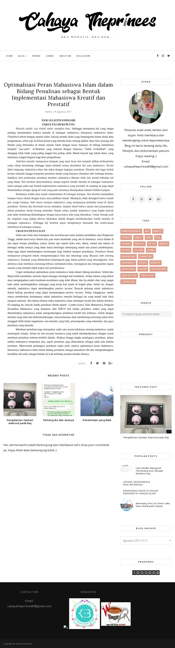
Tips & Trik (147, 275)
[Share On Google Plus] (110, 363)
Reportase (128, 269)
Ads (147, 231)
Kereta (164, 244)
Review (143, 269)
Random (155, 263)
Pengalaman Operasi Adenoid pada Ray (146, 437)
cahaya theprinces (23, 643)
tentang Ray (129, 275)
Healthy (139, 244)
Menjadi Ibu (128, 256)
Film (158, 237)
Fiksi (148, 237)
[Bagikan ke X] (97, 363)
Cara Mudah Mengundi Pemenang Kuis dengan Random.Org (149, 471)
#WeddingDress (131, 231)
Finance (126, 244)
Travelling (128, 282)
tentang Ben (158, 269)
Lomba (151, 250)
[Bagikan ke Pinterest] (104, 363)
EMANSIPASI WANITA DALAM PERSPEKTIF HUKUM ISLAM (140, 492)
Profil (143, 263)
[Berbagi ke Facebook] (91, 363)
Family (138, 237)
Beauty (157, 231)
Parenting (145, 256)
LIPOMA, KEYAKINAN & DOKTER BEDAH (136, 483)
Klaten (126, 250)
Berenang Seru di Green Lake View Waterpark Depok (153, 504)
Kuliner (138, 250)
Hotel (152, 244)
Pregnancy (128, 263)
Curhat (126, 237)
